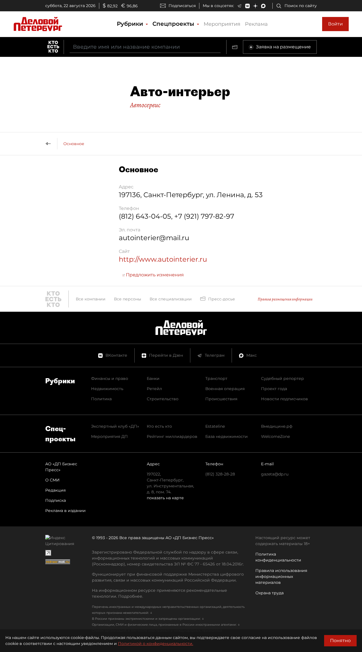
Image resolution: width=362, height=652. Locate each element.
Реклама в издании (65, 510)
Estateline (215, 426)
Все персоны (127, 299)
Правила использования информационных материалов (281, 576)
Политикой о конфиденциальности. (155, 643)
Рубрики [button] (131, 23)
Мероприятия (222, 24)
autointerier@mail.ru (154, 238)
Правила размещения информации (285, 299)
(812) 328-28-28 (220, 474)
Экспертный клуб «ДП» (115, 426)
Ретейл (154, 388)
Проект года (274, 388)
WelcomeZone (275, 436)
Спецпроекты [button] (174, 23)
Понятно (340, 640)
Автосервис (145, 104)
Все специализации (171, 299)
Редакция (55, 490)
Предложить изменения (154, 274)
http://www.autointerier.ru (163, 259)
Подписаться (182, 5)
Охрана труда (269, 592)
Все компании (90, 299)
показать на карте (165, 497)
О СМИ (52, 480)
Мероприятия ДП (109, 436)
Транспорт (216, 378)
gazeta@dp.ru (274, 474)
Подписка (55, 500)
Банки (153, 378)
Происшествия (221, 398)
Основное (73, 143)
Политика (101, 398)
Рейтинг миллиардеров (172, 436)
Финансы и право (109, 378)
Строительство (162, 398)
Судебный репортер (282, 378)
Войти (335, 24)
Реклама (256, 24)
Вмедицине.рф (276, 426)
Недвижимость (107, 388)
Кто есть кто (159, 426)
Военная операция (225, 388)
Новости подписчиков (284, 398)
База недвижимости (226, 436)
